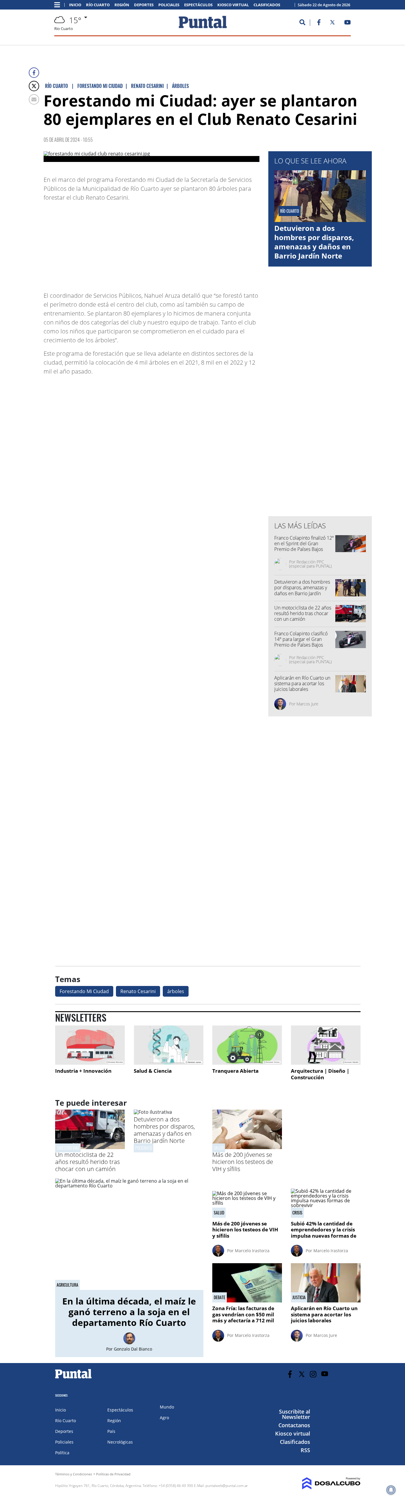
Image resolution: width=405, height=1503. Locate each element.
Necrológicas (120, 1442)
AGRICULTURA (67, 1285)
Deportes (144, 5)
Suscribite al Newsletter (294, 1414)
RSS (305, 1450)
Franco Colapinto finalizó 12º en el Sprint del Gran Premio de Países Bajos (304, 543)
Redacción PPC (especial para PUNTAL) (310, 564)
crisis (297, 1213)
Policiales (168, 5)
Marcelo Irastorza (252, 1250)
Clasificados (266, 5)
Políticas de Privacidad (113, 1474)
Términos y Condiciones (73, 1474)
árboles (175, 991)
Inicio (75, 5)
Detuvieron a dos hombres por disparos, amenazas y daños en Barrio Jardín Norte (314, 242)
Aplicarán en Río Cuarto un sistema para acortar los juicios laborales (302, 683)
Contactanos (294, 1425)
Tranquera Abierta (235, 1070)
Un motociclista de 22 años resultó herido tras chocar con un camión (302, 613)
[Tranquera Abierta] (247, 1045)
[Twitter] (34, 86)
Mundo (167, 1407)
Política (62, 1452)
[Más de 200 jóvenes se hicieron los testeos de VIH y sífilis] (247, 1147)
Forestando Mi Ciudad (84, 991)
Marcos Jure (307, 704)
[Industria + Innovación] (90, 1045)
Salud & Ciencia (153, 1070)
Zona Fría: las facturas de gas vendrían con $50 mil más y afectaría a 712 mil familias (243, 1317)
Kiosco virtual (233, 5)
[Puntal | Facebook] (318, 23)
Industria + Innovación (83, 1070)
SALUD (219, 1148)
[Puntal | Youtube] (347, 23)
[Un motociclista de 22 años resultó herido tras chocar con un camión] (90, 1147)
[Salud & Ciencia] (168, 1045)
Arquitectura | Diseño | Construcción (320, 1074)
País (111, 1431)
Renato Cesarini (138, 991)
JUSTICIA (299, 1297)
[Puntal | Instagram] (313, 1374)
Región (121, 5)
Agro (164, 1417)
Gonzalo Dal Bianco (133, 1349)
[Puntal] (73, 1378)
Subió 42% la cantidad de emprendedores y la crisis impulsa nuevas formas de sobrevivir (323, 1232)
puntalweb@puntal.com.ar (226, 1485)
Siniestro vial (68, 1148)
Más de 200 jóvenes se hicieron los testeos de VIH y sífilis (242, 1162)
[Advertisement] (212, 244)
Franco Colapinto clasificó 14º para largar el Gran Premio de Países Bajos (301, 639)
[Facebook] (34, 72)
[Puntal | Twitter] (332, 23)
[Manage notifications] (391, 1490)
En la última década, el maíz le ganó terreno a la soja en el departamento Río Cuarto (129, 1312)
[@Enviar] (34, 99)
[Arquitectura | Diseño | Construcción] (326, 1045)
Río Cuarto (98, 5)
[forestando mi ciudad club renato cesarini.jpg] (151, 156)
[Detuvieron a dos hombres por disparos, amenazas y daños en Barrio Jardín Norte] (153, 1112)
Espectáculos (198, 5)
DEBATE (219, 1297)
